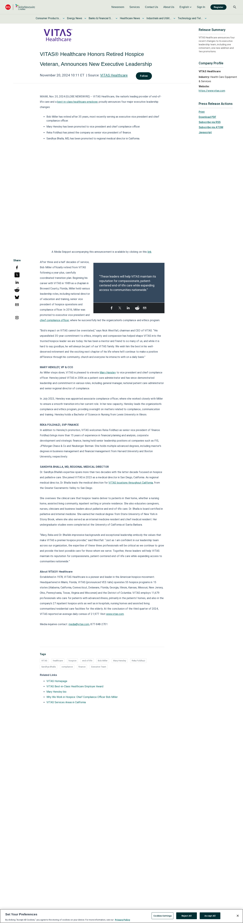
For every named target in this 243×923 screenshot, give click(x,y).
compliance (67, 666)
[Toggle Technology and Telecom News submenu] (205, 18)
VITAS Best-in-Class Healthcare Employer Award (74, 686)
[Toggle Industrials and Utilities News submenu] (174, 18)
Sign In (201, 7)
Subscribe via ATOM (211, 127)
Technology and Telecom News (190, 18)
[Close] (237, 915)
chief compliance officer (54, 320)
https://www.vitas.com (212, 90)
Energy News (74, 18)
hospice (72, 660)
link (149, 251)
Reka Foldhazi (138, 660)
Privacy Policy (122, 919)
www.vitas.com (115, 614)
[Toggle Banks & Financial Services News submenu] (116, 18)
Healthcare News (130, 18)
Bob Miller (102, 660)
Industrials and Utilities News (158, 18)
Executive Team (98, 666)
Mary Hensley (108, 372)
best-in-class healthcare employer (77, 101)
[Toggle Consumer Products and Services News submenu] (63, 18)
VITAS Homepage (56, 681)
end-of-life (87, 660)
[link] (117, 7)
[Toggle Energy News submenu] (85, 18)
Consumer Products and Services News (48, 18)
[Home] (20, 7)
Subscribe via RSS (210, 122)
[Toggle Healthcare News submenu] (143, 18)
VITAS (44, 660)
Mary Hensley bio (56, 691)
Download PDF (207, 117)
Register (218, 7)
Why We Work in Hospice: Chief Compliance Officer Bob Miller (82, 697)
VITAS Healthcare (114, 75)
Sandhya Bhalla (48, 666)
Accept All (210, 915)
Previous (95, 281)
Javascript (205, 132)
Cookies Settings (162, 915)
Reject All (187, 915)
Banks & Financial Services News (101, 18)
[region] (121, 916)
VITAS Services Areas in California (66, 702)
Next (162, 281)
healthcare (58, 660)
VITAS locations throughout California (130, 482)
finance (82, 666)
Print (202, 111)
